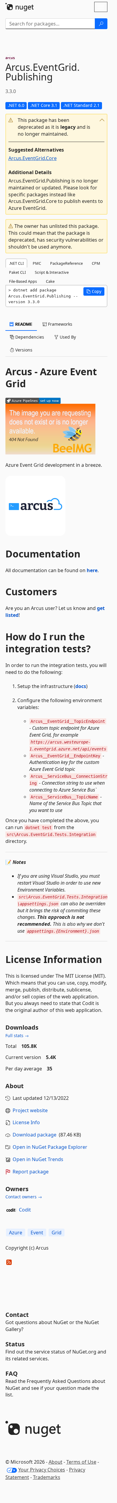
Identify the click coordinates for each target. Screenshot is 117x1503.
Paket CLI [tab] (17, 272)
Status (15, 1344)
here (92, 570)
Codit (25, 1209)
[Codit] (11, 1210)
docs (80, 686)
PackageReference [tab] (66, 263)
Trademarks (46, 1477)
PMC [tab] (37, 263)
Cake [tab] (50, 281)
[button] (56, 127)
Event (37, 1232)
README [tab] (23, 324)
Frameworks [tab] (59, 324)
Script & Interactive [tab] (52, 272)
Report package (31, 1171)
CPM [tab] (96, 263)
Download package (34, 1134)
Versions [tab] (23, 350)
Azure (15, 1232)
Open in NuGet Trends (38, 1159)
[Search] (101, 23)
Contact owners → (23, 1197)
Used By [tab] (67, 337)
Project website (30, 1110)
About (55, 1462)
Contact (17, 1315)
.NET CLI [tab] (16, 263)
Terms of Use (81, 1462)
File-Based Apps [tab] (23, 281)
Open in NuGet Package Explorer (50, 1147)
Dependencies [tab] (29, 337)
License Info (26, 1122)
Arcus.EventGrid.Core (32, 158)
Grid (57, 1232)
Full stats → (17, 1035)
